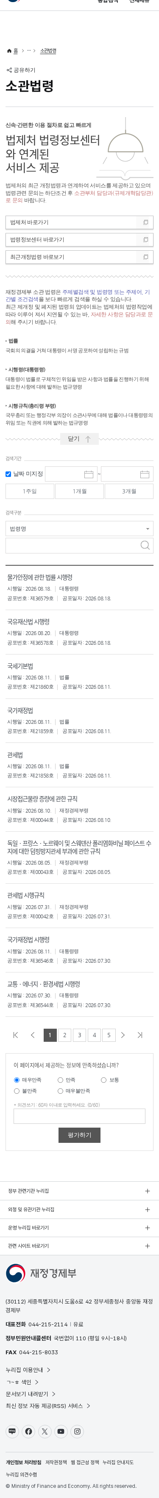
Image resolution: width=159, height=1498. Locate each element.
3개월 (129, 491)
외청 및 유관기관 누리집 (31, 1210)
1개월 (80, 491)
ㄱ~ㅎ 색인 (18, 1382)
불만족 (29, 1091)
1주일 (29, 491)
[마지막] (141, 1035)
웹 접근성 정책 (85, 1462)
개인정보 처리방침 (23, 1462)
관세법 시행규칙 (25, 894)
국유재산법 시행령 (28, 621)
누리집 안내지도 (118, 1462)
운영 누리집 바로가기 (28, 1228)
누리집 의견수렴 (21, 1475)
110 (81, 1338)
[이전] (34, 1035)
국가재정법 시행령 (28, 939)
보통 (114, 1080)
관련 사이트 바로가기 (28, 1246)
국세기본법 (20, 665)
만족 (70, 1080)
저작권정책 (56, 1462)
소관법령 (48, 51)
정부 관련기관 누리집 (28, 1191)
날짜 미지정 (28, 474)
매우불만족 (78, 1091)
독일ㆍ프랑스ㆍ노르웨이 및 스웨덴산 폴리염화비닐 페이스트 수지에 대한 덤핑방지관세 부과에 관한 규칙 (79, 846)
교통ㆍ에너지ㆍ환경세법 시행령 (43, 983)
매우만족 (32, 1080)
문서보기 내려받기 (27, 1394)
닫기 (74, 438)
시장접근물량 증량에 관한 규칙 (42, 798)
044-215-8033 (38, 1352)
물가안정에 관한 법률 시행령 (39, 576)
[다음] (124, 1035)
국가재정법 (20, 710)
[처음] (17, 1035)
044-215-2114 (47, 1324)
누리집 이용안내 (24, 1370)
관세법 (14, 754)
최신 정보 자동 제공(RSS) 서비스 (44, 1405)
